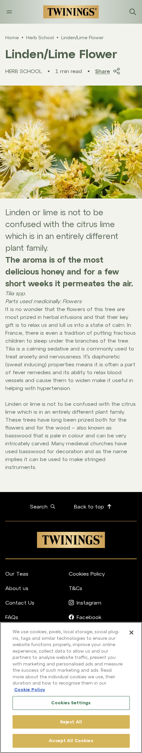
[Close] (131, 632)
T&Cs (75, 588)
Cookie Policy (29, 689)
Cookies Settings (70, 702)
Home (12, 37)
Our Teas (16, 574)
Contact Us (19, 603)
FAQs (11, 617)
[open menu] (9, 12)
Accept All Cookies (71, 740)
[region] (71, 687)
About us (16, 588)
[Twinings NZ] (71, 11)
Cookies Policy (87, 574)
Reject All (71, 721)
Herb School (40, 37)
